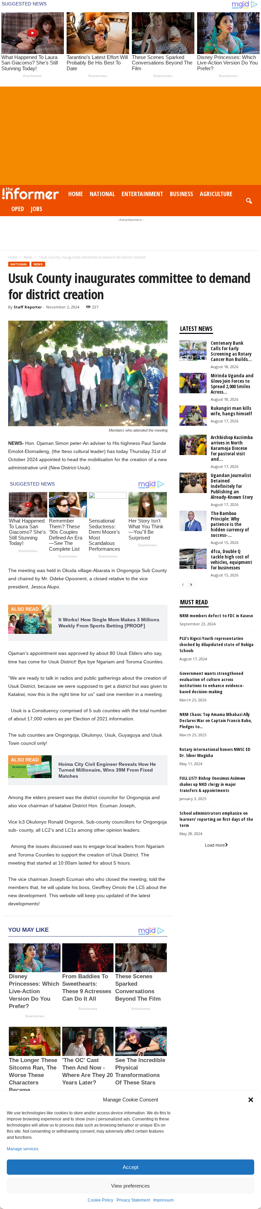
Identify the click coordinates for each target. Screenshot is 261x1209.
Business (181, 194)
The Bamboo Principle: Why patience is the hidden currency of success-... (230, 524)
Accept (130, 1167)
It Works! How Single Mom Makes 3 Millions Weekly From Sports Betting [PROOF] (108, 622)
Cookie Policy (100, 1200)
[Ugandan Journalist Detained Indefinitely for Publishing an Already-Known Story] (193, 483)
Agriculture (216, 194)
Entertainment (142, 194)
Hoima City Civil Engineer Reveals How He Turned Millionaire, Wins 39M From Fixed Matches (107, 770)
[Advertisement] (130, 134)
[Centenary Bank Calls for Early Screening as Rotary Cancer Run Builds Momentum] (193, 350)
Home (75, 194)
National (102, 194)
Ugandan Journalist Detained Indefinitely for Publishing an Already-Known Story (232, 486)
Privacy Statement (133, 1200)
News (28, 257)
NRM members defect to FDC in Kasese (216, 615)
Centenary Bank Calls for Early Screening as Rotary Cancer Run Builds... (231, 351)
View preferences (130, 1186)
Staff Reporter (28, 306)
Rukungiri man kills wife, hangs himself (231, 411)
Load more (215, 845)
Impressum (163, 1200)
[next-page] (191, 584)
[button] (250, 1099)
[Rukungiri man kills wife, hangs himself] (193, 415)
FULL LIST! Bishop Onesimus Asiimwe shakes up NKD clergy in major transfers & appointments (212, 784)
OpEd (17, 209)
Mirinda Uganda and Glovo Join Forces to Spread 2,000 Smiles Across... (232, 383)
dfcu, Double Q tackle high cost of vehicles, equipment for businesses (231, 559)
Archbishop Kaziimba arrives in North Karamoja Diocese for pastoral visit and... (232, 448)
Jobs (36, 209)
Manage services (22, 1149)
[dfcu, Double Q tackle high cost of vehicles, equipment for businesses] (193, 559)
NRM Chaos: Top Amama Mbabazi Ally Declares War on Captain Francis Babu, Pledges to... (215, 720)
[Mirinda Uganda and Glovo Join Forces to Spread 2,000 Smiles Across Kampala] (193, 383)
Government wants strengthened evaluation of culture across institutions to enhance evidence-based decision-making (211, 682)
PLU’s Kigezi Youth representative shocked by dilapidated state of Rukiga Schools (216, 644)
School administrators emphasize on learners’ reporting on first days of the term (216, 819)
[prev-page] (182, 584)
